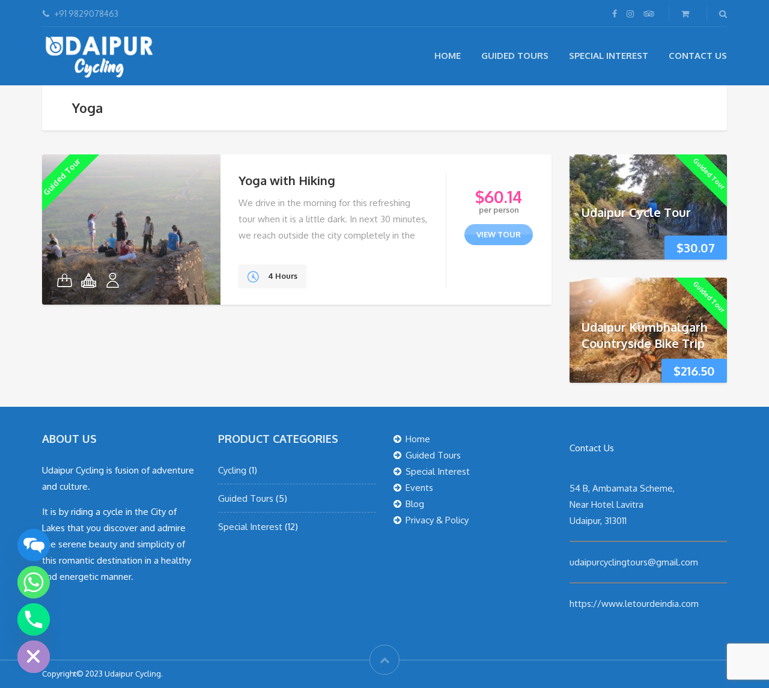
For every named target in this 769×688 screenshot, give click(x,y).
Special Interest (608, 55)
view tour (498, 234)
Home (447, 55)
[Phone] (33, 619)
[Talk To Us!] (33, 545)
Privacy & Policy (437, 520)
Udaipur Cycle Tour (636, 212)
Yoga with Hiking (287, 180)
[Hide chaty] (33, 657)
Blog (415, 504)
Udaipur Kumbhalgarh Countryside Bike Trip (645, 335)
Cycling (232, 470)
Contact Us (698, 55)
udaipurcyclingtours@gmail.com (634, 562)
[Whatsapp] (33, 582)
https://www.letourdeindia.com (634, 603)
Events (419, 487)
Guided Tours (515, 55)
